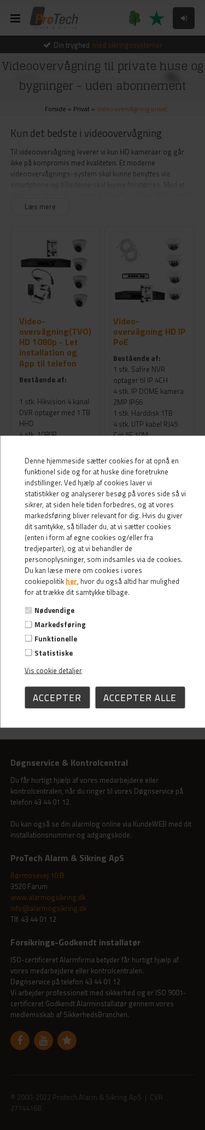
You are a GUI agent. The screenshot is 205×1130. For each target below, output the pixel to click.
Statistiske (53, 652)
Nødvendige (54, 610)
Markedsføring (60, 624)
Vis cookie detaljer (53, 669)
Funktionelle (55, 638)
